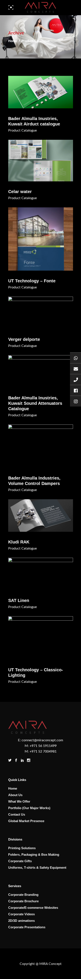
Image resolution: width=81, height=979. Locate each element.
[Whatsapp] (75, 357)
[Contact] (75, 379)
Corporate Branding (23, 894)
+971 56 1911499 (43, 746)
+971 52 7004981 (43, 751)
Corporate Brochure (23, 901)
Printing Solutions (22, 848)
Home (12, 41)
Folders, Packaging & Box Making (33, 854)
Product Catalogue (22, 130)
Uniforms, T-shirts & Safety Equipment (37, 867)
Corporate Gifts (20, 861)
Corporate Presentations (26, 927)
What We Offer (19, 801)
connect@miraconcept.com (42, 740)
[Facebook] (75, 390)
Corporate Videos (21, 914)
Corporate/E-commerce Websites (33, 907)
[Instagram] (75, 401)
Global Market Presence (26, 821)
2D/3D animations (21, 920)
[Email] (75, 368)
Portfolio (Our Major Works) (29, 808)
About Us (15, 795)
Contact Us (16, 814)
